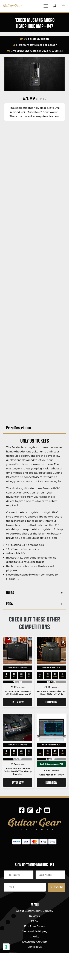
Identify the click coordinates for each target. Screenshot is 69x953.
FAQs (9, 603)
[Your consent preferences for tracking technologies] (6, 946)
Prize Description (18, 428)
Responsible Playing (35, 931)
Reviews (34, 915)
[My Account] (55, 6)
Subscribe (57, 887)
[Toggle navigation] (45, 6)
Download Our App (34, 941)
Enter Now (18, 702)
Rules (10, 592)
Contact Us (34, 946)
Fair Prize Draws (34, 926)
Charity (34, 936)
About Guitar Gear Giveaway (34, 910)
